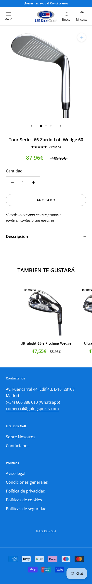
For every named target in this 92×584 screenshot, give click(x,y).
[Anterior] (31, 126)
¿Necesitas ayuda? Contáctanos (46, 3)
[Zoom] (81, 37)
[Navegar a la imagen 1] (41, 126)
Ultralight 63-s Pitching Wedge (46, 343)
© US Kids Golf (46, 531)
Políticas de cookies (24, 500)
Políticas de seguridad (26, 508)
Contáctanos (17, 445)
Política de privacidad (25, 491)
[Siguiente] (60, 126)
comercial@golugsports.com (32, 408)
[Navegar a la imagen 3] (51, 126)
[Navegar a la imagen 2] (46, 126)
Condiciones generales (27, 482)
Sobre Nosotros (20, 437)
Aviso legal (15, 473)
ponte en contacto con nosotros (30, 220)
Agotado (46, 200)
